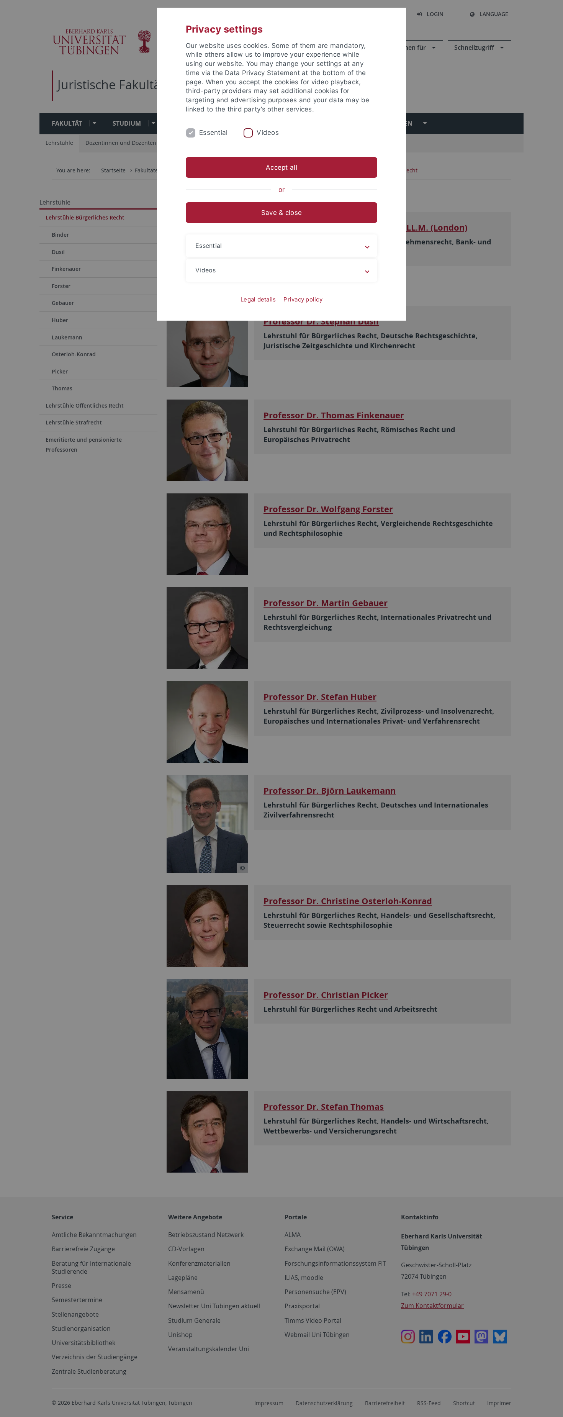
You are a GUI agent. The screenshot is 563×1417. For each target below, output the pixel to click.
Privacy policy (302, 299)
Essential (213, 132)
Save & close (281, 212)
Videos (268, 132)
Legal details (258, 299)
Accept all (281, 167)
